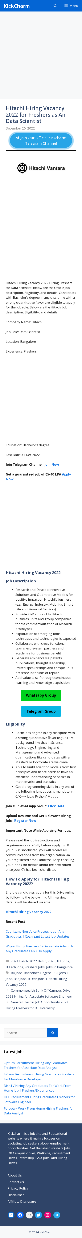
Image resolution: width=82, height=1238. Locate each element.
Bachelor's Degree (37, 973)
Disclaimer (16, 1195)
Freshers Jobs (35, 967)
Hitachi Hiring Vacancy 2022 (28, 912)
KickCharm (17, 5)
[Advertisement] (41, 56)
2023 (51, 961)
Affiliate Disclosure (22, 1201)
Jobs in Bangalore (59, 967)
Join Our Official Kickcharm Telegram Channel (42, 140)
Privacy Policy (18, 1188)
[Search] (52, 1032)
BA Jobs (16, 973)
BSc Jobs (20, 978)
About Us (15, 1175)
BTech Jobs (36, 978)
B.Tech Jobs (14, 967)
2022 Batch (37, 961)
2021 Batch (19, 961)
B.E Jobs (63, 961)
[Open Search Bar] (55, 5)
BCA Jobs (59, 973)
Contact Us (16, 1182)
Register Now (25, 820)
